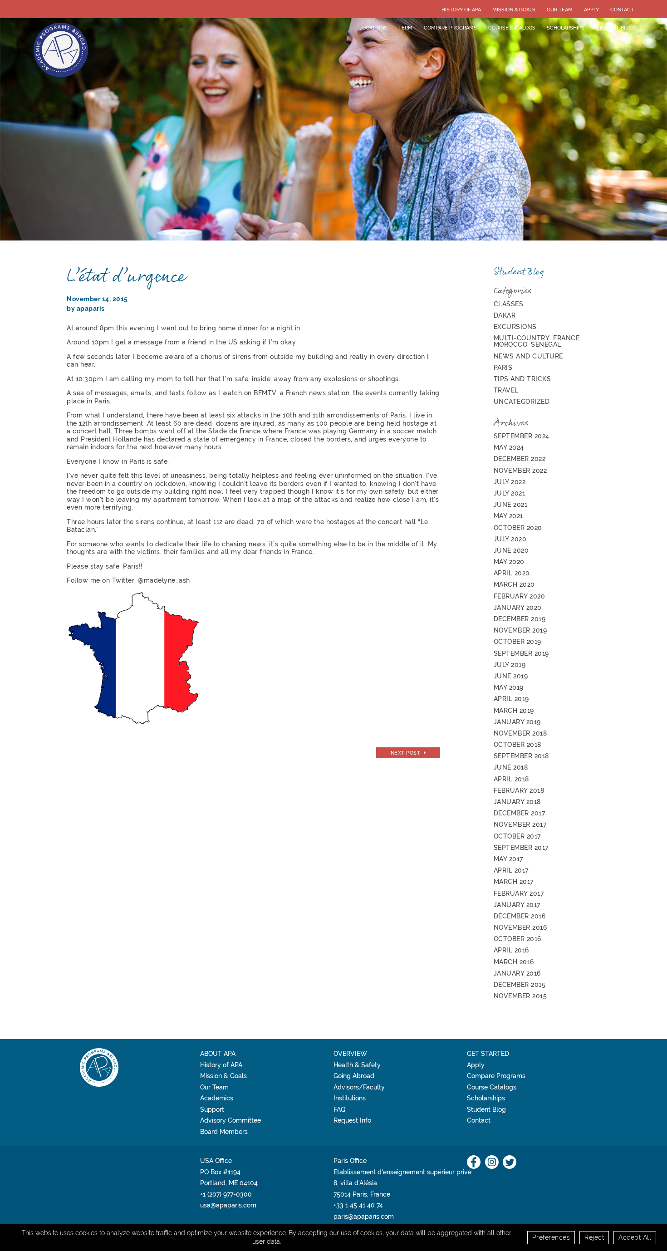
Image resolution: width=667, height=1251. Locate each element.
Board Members (224, 1131)
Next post (406, 753)
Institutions (350, 1098)
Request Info (352, 1120)
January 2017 (517, 904)
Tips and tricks (522, 379)
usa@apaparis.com (228, 1205)
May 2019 (509, 687)
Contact (622, 9)
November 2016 (520, 927)
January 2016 (517, 973)
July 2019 (510, 664)
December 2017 (519, 813)
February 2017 (519, 893)
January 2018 (517, 801)
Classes (509, 304)
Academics (216, 1098)
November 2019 (520, 630)
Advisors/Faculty (359, 1087)
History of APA (461, 9)
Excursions (515, 326)
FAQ (339, 1109)
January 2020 (518, 607)
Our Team (560, 9)
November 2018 (520, 733)
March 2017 (514, 881)
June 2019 (511, 676)
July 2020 (510, 539)
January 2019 (517, 722)
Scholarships (565, 28)
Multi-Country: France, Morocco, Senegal (537, 341)
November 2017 (520, 824)
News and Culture (528, 356)
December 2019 (520, 619)
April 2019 (511, 698)
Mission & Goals (513, 9)
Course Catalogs (511, 28)
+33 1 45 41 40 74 (358, 1205)
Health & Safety (357, 1065)
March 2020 (514, 584)
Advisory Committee (230, 1120)
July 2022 (510, 482)
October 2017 (517, 836)
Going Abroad (354, 1075)
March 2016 (514, 962)
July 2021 (509, 493)
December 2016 (520, 916)
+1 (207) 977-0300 (226, 1194)
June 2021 (511, 504)
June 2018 (511, 767)
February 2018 (519, 790)
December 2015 (520, 984)
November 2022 (520, 470)
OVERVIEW (350, 1053)
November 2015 (520, 996)
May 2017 (508, 859)
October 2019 (517, 641)
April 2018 (511, 779)
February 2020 (519, 596)
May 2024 (509, 447)
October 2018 (517, 744)
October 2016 (517, 938)
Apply (591, 9)
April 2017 (511, 870)
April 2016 (511, 950)
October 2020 (518, 527)
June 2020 (511, 550)
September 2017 (521, 847)
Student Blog (615, 28)
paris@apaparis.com (364, 1216)
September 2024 (521, 436)
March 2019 (514, 710)
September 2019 (521, 653)
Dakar (505, 315)
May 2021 (508, 516)
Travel (506, 390)
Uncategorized (522, 401)
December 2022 (520, 458)
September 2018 (521, 756)
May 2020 (509, 561)
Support (212, 1109)
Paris (503, 367)
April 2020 (512, 573)
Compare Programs (450, 28)
